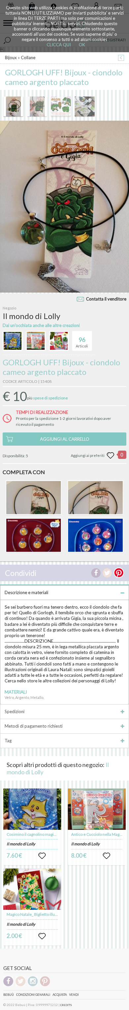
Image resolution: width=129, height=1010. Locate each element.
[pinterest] (45, 985)
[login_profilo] (42, 856)
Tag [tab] (8, 740)
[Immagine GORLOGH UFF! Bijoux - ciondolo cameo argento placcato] (13, 106)
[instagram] (33, 985)
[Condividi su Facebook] (96, 573)
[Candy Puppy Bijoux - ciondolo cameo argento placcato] (95, 535)
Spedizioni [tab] (14, 711)
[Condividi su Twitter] (107, 573)
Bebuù (8, 994)
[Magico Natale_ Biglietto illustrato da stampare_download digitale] (32, 889)
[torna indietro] (121, 58)
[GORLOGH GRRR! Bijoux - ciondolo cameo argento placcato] (33, 497)
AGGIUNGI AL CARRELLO (64, 439)
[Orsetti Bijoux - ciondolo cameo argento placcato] (33, 535)
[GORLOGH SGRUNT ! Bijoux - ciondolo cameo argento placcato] (95, 497)
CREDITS (66, 1005)
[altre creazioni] (12, 341)
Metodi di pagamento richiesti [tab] (34, 726)
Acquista (60, 994)
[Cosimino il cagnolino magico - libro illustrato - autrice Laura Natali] (32, 809)
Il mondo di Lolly (21, 843)
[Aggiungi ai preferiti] (110, 455)
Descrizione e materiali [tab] (26, 592)
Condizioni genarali (33, 994)
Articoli (82, 342)
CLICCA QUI (59, 44)
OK (82, 44)
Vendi (74, 994)
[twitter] (20, 985)
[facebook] (8, 985)
